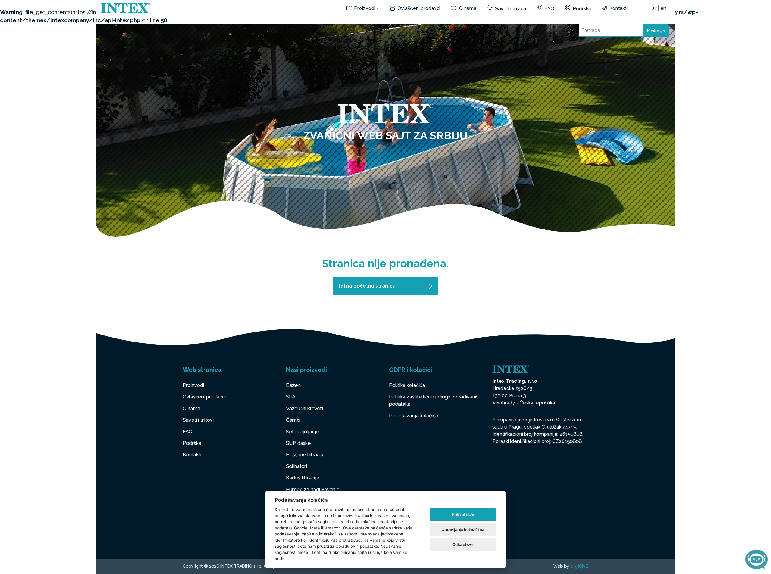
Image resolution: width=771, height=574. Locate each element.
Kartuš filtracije (302, 478)
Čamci (293, 420)
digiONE (579, 566)
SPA (290, 397)
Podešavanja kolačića (413, 416)
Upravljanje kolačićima (463, 529)
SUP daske (298, 443)
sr (654, 8)
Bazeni (293, 385)
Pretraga (656, 30)
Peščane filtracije (305, 454)
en (663, 8)
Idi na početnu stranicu (367, 286)
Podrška (581, 8)
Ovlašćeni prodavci (418, 8)
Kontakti (618, 8)
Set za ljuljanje (302, 432)
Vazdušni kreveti (304, 408)
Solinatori (296, 466)
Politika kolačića (407, 385)
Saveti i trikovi (510, 8)
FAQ (548, 8)
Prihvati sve (463, 514)
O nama (467, 8)
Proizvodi (364, 8)
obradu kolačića (361, 521)
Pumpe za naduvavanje (312, 489)
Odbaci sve (463, 544)
